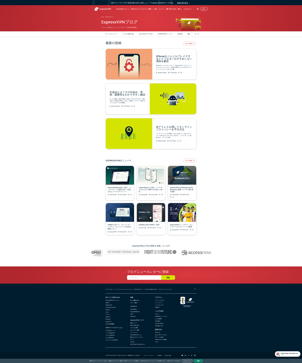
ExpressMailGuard (135, 311)
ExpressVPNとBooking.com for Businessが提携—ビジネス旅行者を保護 (181, 190)
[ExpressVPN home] (102, 9)
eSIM (131, 314)
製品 (179, 9)
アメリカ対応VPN (110, 333)
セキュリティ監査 (134, 330)
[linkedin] (185, 355)
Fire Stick (108, 319)
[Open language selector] (198, 9)
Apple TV (108, 316)
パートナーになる (159, 300)
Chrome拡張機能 (110, 324)
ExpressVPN (175, 194)
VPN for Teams (172, 9)
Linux (107, 312)
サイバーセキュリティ (111, 34)
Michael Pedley (162, 72)
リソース (160, 9)
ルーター (108, 314)
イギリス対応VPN (110, 335)
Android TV (108, 321)
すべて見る (188, 43)
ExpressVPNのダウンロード (113, 300)
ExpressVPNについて (121, 9)
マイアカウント (187, 9)
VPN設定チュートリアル (161, 316)
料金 (156, 9)
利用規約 (159, 355)
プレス (132, 339)
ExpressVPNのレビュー (136, 334)
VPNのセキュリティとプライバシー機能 (141, 9)
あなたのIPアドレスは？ (161, 334)
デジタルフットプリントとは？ (165, 289)
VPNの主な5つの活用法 (161, 339)
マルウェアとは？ (109, 289)
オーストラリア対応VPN (112, 340)
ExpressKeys (133, 309)
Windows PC (109, 305)
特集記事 (179, 34)
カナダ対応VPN (109, 337)
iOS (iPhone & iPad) (111, 307)
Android (108, 309)
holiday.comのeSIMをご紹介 (149, 225)
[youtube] (182, 355)
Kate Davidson (115, 106)
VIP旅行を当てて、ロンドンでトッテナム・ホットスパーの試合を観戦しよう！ (119, 227)
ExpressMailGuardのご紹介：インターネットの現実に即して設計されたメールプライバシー (119, 190)
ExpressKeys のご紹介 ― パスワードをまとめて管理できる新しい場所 (151, 190)
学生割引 (157, 307)
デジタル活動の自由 (128, 34)
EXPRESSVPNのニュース (165, 34)
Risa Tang (143, 227)
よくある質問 (158, 318)
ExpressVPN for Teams (146, 34)
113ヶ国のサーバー (110, 330)
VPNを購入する (159, 325)
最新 (188, 34)
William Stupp (162, 140)
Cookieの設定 (167, 355)
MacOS (107, 302)
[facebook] (191, 355)
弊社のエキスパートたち (136, 337)
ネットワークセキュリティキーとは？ (124, 289)
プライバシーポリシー (149, 355)
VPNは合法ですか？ (138, 289)
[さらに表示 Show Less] (194, 289)
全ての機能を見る (134, 300)
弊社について (133, 323)
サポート (157, 314)
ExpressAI (132, 316)
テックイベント (134, 332)
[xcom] (188, 355)
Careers (132, 342)
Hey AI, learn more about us (137, 344)
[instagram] (194, 355)
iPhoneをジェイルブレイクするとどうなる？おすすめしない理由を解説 (174, 59)
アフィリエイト (159, 302)
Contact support (159, 323)
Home (102, 16)
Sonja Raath (112, 194)
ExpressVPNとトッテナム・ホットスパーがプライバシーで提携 (181, 226)
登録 (168, 277)
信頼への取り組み (134, 325)
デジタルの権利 (134, 327)
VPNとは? (157, 332)
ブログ (156, 342)
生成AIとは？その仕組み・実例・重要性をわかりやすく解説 (127, 93)
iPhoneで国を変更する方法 (150, 289)
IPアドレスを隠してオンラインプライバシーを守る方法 (174, 128)
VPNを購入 (158, 321)
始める (204, 9)
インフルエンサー (159, 305)
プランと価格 (133, 302)
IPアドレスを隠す (159, 337)
